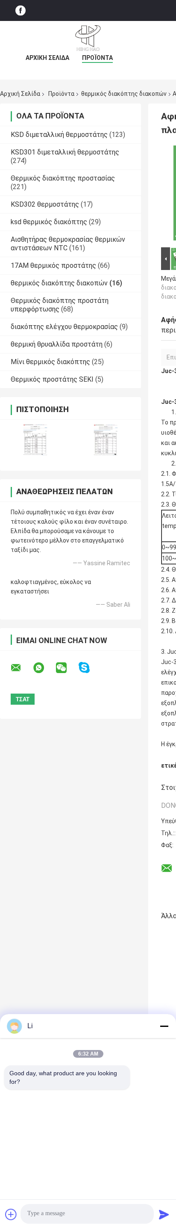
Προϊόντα (97, 57)
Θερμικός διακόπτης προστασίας (63, 178)
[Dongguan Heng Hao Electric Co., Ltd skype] (89, 667)
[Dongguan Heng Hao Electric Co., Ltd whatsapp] (44, 668)
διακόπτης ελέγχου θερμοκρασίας (64, 327)
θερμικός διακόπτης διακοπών (124, 93)
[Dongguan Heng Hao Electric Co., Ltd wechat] (66, 668)
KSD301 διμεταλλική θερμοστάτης (65, 152)
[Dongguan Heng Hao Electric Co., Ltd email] (21, 668)
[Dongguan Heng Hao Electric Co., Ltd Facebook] (20, 10)
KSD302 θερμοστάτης (45, 204)
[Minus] (164, 1026)
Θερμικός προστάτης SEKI (52, 379)
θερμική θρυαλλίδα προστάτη (57, 344)
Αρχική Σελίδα (47, 57)
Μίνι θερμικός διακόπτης (50, 362)
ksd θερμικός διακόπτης (49, 222)
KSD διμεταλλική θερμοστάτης (59, 135)
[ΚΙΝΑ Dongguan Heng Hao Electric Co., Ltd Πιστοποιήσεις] (35, 439)
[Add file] (11, 1214)
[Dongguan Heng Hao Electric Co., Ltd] (88, 38)
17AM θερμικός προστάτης (53, 265)
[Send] (164, 1214)
